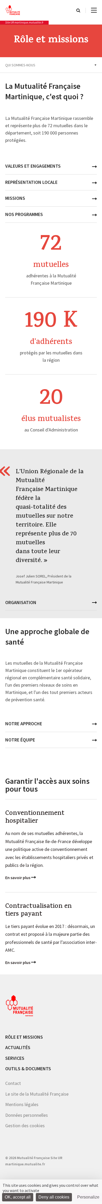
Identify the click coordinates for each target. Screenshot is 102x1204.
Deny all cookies (53, 1197)
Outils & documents (28, 1069)
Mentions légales (21, 1104)
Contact (13, 1083)
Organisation (20, 602)
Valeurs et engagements (33, 166)
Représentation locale (31, 182)
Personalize (88, 1197)
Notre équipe (20, 740)
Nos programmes (24, 214)
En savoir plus (18, 877)
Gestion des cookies (25, 1126)
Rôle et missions (24, 1037)
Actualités (17, 1047)
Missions (15, 198)
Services (14, 1058)
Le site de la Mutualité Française (37, 1094)
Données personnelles (26, 1115)
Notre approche (23, 724)
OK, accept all (18, 1197)
